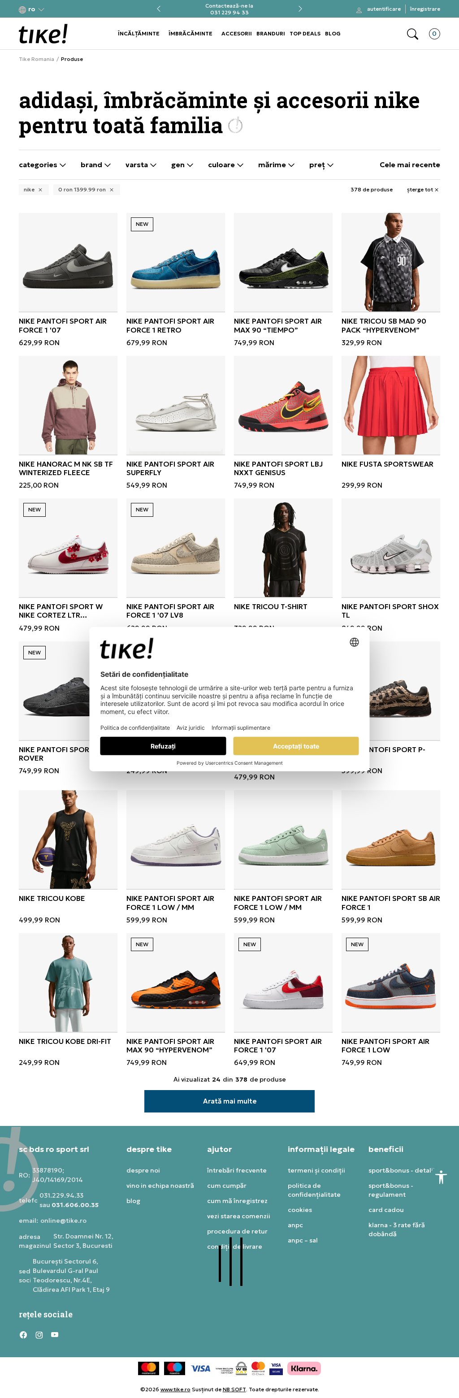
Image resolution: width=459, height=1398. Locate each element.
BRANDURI (270, 33)
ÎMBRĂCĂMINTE (190, 33)
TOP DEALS (305, 33)
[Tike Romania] (43, 33)
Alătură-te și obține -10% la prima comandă (229, 9)
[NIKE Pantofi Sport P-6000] (391, 690)
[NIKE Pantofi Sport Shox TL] (391, 547)
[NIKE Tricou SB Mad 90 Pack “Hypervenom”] (391, 262)
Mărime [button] (273, 164)
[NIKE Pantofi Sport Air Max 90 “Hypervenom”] (175, 982)
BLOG (333, 33)
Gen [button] (178, 164)
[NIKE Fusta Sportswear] (391, 405)
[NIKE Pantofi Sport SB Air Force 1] (391, 839)
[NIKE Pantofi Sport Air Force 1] (283, 982)
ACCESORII (236, 33)
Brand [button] (92, 164)
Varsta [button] (138, 164)
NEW (142, 224)
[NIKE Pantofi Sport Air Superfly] (175, 405)
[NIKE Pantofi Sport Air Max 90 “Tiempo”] (283, 262)
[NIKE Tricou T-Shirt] (283, 547)
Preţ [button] (318, 164)
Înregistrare (425, 8)
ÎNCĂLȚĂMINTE (139, 33)
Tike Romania (36, 59)
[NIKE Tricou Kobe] (68, 839)
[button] (32, 9)
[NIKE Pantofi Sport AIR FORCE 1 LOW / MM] (175, 839)
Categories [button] (39, 164)
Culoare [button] (222, 164)
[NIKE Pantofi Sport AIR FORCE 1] (68, 262)
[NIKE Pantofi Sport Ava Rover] (68, 690)
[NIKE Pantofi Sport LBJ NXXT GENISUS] (283, 405)
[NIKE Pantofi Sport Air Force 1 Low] (391, 982)
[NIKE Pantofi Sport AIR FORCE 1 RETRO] (175, 262)
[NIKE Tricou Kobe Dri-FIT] (68, 982)
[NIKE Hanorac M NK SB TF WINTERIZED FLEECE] (68, 405)
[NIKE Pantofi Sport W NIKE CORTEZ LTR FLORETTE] (68, 547)
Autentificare (384, 8)
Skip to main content (55, 9)
